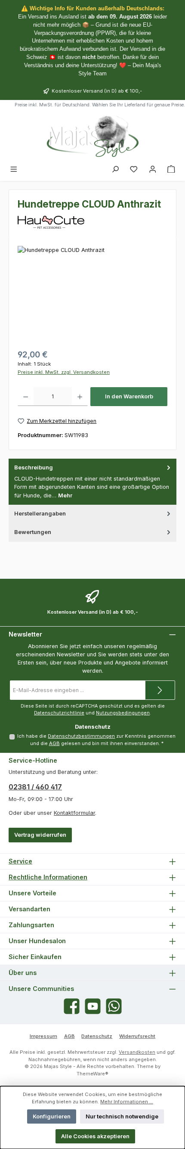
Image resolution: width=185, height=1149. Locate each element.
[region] (92, 294)
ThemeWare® (92, 1074)
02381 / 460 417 (35, 787)
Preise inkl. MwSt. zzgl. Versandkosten (64, 372)
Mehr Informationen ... (126, 1102)
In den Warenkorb (129, 396)
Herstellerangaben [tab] (40, 513)
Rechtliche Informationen (48, 877)
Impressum (43, 1036)
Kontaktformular (74, 813)
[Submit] (160, 690)
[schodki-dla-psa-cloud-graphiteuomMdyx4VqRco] (92, 294)
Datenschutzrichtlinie (59, 713)
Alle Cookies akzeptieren (95, 1136)
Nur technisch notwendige (122, 1116)
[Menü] (13, 169)
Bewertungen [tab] (32, 532)
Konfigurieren (52, 1116)
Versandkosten (137, 1052)
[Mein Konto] (152, 169)
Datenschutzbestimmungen (81, 736)
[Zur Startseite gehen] (92, 136)
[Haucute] (92, 222)
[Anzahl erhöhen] (80, 396)
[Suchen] (115, 169)
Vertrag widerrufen (40, 835)
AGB (54, 743)
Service (20, 861)
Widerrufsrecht (137, 1036)
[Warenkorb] (171, 169)
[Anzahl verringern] (26, 396)
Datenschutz (96, 1036)
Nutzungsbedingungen (123, 713)
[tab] (92, 482)
